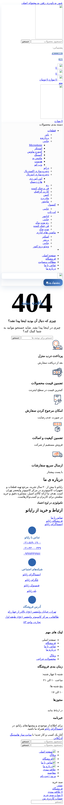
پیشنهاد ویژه (53, 282)
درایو (46, 167)
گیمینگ (38, 154)
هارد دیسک (36, 181)
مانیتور (45, 201)
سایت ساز (26, 734)
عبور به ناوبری (54, 3)
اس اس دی (35, 178)
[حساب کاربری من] (59, 277)
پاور (47, 134)
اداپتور (45, 216)
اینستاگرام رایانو (32, 574)
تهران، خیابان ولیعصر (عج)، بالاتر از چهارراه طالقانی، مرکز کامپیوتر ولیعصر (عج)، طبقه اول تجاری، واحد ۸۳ (32, 617)
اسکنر (45, 236)
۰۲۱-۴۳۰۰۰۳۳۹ (32, 548)
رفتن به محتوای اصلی (33, 3)
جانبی (46, 141)
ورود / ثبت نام (48, 776)
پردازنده (44, 137)
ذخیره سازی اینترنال (37, 174)
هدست (38, 161)
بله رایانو (31, 590)
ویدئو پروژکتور (41, 246)
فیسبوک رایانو (31, 585)
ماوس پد (37, 158)
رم (47, 185)
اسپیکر (38, 148)
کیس (46, 194)
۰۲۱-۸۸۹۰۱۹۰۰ (32, 542)
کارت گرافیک (41, 191)
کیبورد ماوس (34, 151)
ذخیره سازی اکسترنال (36, 171)
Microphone (35, 145)
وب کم (38, 164)
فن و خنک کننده (40, 188)
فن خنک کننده (41, 225)
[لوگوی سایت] (49, 38)
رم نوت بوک (42, 222)
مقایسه (51, 772)
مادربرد (45, 198)
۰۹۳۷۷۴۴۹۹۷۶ (32, 553)
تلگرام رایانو (31, 579)
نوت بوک (44, 229)
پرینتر (46, 239)
